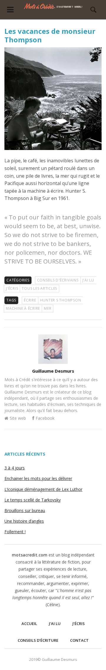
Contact (79, 640)
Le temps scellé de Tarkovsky (32, 500)
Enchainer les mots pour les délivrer (38, 478)
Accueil (29, 623)
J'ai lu (88, 280)
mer (47, 308)
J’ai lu (55, 623)
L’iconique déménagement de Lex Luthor (43, 489)
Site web (18, 418)
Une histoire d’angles (24, 521)
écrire (30, 300)
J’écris (78, 623)
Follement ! (15, 531)
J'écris (12, 288)
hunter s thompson (60, 300)
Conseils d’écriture (38, 640)
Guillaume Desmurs (53, 371)
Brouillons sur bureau (24, 510)
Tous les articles (39, 288)
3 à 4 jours (14, 468)
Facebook (45, 418)
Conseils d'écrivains (58, 280)
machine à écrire (23, 308)
